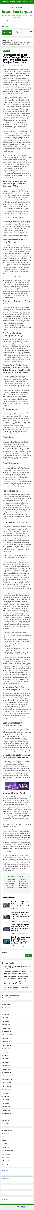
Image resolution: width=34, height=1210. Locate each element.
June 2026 (6, 1014)
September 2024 (7, 1086)
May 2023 (6, 1120)
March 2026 (6, 1024)
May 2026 (6, 1018)
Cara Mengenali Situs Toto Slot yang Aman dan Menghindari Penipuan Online (21, 904)
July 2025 (6, 1052)
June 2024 (6, 1096)
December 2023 (7, 1117)
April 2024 (6, 1103)
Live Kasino (6, 1154)
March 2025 (6, 1065)
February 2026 (7, 1028)
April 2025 (6, 1062)
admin (6, 66)
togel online (6, 1199)
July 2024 (6, 1093)
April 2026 (6, 1021)
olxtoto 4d (5, 1179)
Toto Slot (6, 51)
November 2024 (7, 1079)
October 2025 (7, 1041)
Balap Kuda (6, 1140)
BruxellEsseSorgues (17, 12)
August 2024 (6, 1089)
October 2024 (7, 1083)
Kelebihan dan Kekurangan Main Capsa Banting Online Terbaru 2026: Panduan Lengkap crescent (16, 1)
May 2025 (6, 1059)
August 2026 (6, 1007)
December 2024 (7, 1076)
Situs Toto (5, 1170)
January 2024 (7, 1113)
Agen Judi (6, 1133)
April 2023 (6, 1124)
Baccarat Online (7, 1137)
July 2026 (6, 1011)
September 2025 (7, 1045)
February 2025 (7, 1069)
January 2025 (7, 1072)
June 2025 (6, 1055)
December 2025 (7, 1035)
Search (4, 952)
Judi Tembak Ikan (8, 1150)
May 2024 (6, 1100)
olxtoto (4, 1187)
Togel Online (6, 1161)
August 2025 (6, 1048)
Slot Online (6, 1157)
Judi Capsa (6, 1147)
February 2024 (7, 1110)
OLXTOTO (23, 1207)
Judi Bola (5, 1144)
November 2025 (7, 1038)
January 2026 (7, 1031)
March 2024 (6, 1106)
